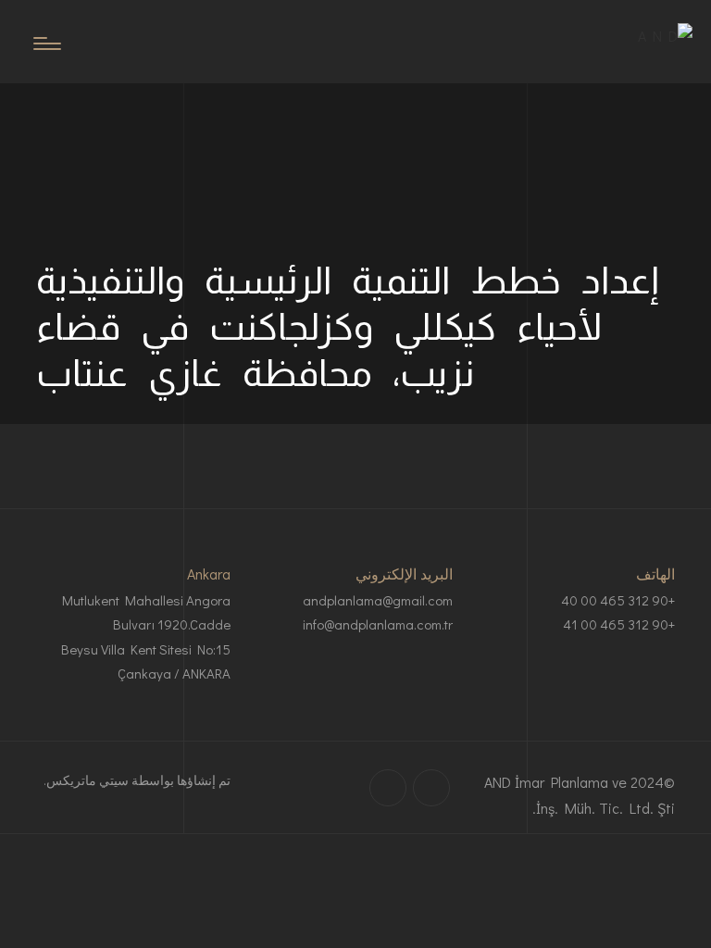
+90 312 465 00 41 (619, 624)
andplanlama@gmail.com (378, 600)
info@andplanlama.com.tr (378, 624)
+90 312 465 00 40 (618, 600)
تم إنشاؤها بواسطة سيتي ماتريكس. (137, 780)
